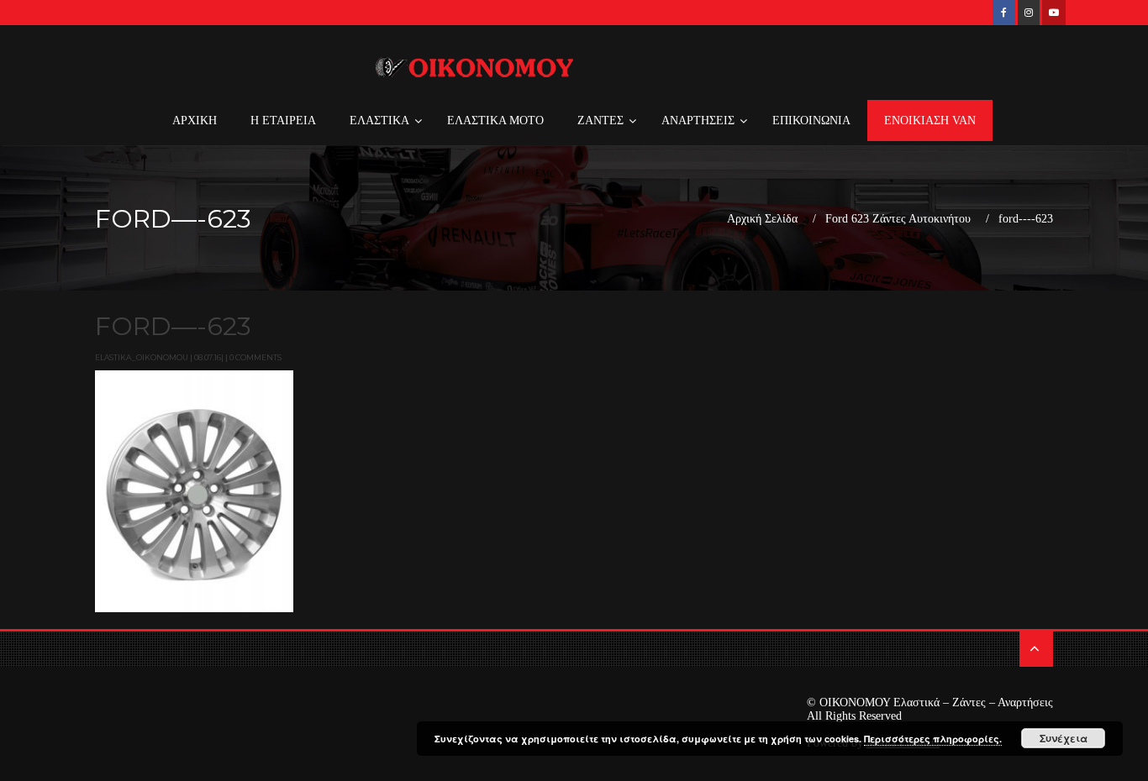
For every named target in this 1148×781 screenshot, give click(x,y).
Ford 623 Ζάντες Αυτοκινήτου (898, 219)
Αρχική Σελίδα (762, 219)
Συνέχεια (1063, 738)
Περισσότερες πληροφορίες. (933, 738)
